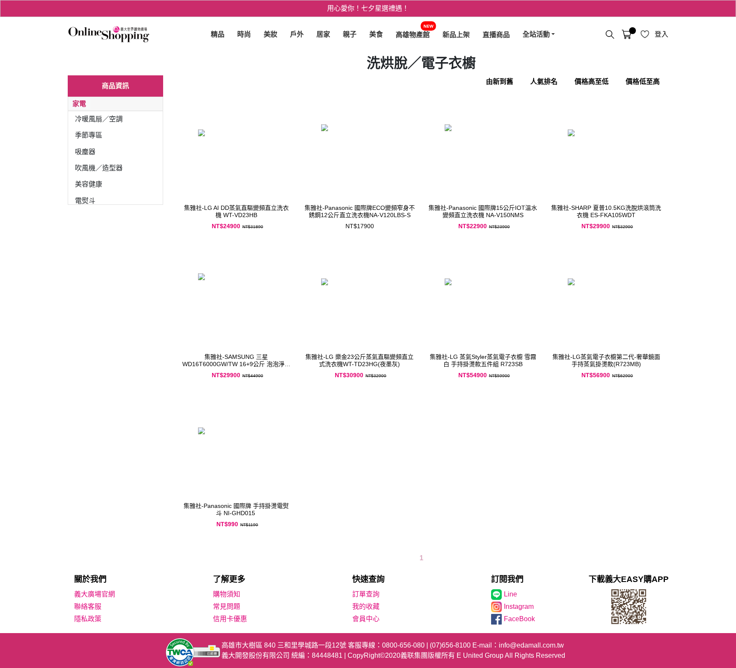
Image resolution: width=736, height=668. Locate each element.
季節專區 (88, 135)
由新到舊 (499, 81)
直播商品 (496, 34)
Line (510, 594)
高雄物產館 (413, 34)
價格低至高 (643, 81)
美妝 (270, 34)
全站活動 (536, 34)
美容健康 (88, 184)
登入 (661, 34)
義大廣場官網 (94, 594)
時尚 (244, 34)
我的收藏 (366, 606)
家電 (79, 103)
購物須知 (226, 594)
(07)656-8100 (450, 645)
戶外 (297, 34)
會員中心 (366, 618)
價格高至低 (592, 81)
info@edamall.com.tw (531, 645)
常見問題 (226, 606)
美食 (376, 34)
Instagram (519, 606)
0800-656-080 (403, 645)
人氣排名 (544, 81)
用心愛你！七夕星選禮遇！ (368, 8)
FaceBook (519, 618)
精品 (217, 34)
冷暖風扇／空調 (99, 119)
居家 (323, 34)
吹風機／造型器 (99, 168)
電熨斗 (85, 200)
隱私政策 (87, 618)
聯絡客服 (87, 606)
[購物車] (626, 34)
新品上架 (456, 34)
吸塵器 (85, 151)
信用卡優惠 (230, 618)
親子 (349, 34)
